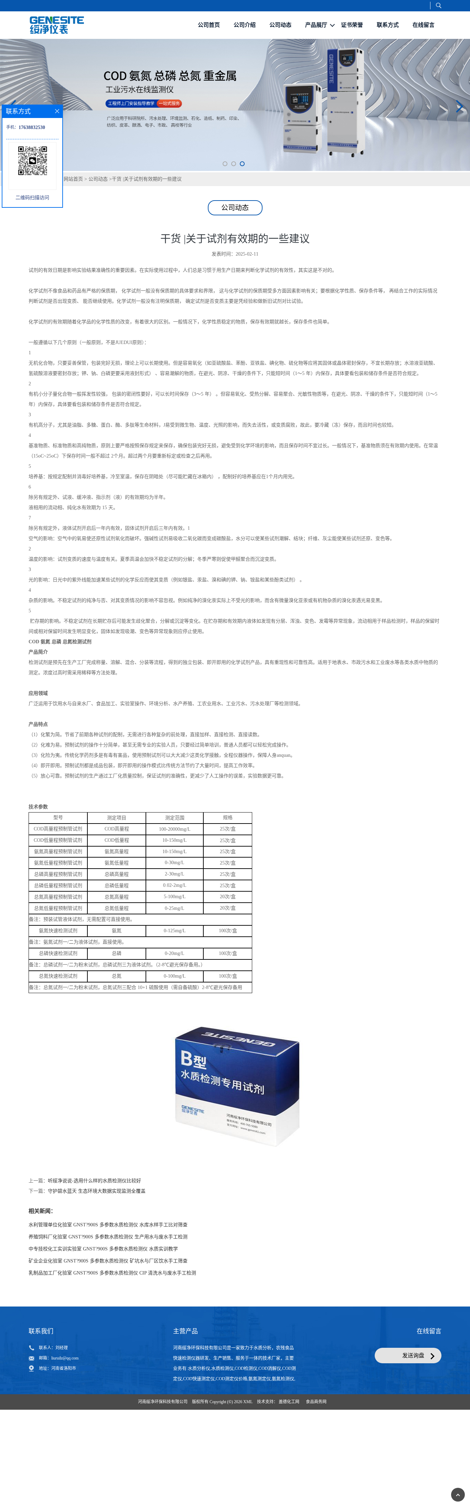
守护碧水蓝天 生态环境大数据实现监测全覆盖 (97, 1254)
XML (248, 1465)
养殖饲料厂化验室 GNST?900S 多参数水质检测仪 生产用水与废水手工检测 (108, 1300)
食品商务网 (316, 1465)
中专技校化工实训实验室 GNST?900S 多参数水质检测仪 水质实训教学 (103, 1312)
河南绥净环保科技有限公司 (163, 1465)
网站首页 (73, 242)
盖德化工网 (289, 1465)
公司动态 (98, 242)
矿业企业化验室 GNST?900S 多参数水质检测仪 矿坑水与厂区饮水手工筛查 (108, 1324)
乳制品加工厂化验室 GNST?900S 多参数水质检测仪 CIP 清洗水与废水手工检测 (112, 1336)
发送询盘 (413, 1419)
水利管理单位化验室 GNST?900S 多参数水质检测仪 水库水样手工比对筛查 (108, 1288)
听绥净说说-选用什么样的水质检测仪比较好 (94, 1244)
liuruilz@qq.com (64, 1421)
